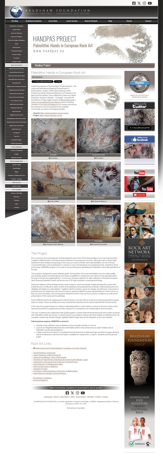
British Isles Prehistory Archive (16, 86)
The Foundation (16, 189)
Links (16, 204)
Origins (16, 154)
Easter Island (16, 165)
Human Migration (16, 147)
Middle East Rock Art (16, 115)
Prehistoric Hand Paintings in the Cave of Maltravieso (55, 371)
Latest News (52, 21)
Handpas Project (40, 369)
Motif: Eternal (16, 182)
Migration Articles (16, 157)
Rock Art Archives (16, 65)
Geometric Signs (16, 140)
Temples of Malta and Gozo (16, 175)
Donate (129, 21)
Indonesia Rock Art (16, 108)
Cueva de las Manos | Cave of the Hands (49, 357)
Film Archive (16, 47)
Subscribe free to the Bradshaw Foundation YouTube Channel (60, 348)
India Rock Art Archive (16, 104)
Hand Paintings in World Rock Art (47, 355)
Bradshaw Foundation (34, 21)
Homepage (48, 397)
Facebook (16, 58)
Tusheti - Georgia (16, 179)
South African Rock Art (16, 72)
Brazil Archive (16, 83)
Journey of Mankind (16, 150)
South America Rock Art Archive (16, 122)
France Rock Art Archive (16, 97)
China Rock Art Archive (16, 93)
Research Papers (16, 36)
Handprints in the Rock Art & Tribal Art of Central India (55, 362)
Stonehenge (16, 168)
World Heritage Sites (16, 161)
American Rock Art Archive (16, 76)
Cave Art (16, 136)
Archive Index (16, 186)
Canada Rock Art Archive (16, 90)
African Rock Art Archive (16, 68)
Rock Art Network (91, 21)
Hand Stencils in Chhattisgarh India (48, 364)
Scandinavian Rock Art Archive (16, 118)
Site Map (14, 21)
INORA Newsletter (16, 143)
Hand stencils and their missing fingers (49, 373)
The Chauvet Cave (16, 100)
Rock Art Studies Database (16, 40)
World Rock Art (16, 129)
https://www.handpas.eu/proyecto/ (54, 113)
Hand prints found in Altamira (45, 367)
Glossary (16, 197)
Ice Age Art (16, 132)
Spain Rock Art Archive (16, 125)
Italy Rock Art (16, 111)
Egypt (16, 172)
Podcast (16, 200)
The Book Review (16, 51)
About (56, 397)
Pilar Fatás (47, 100)
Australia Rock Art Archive (17, 79)
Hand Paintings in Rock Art (44, 353)
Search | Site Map (16, 193)
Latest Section (71, 21)
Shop (110, 21)
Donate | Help (16, 61)
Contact (148, 21)
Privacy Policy (16, 54)
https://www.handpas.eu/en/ (50, 115)
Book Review (81, 397)
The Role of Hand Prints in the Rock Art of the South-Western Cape (60, 360)
